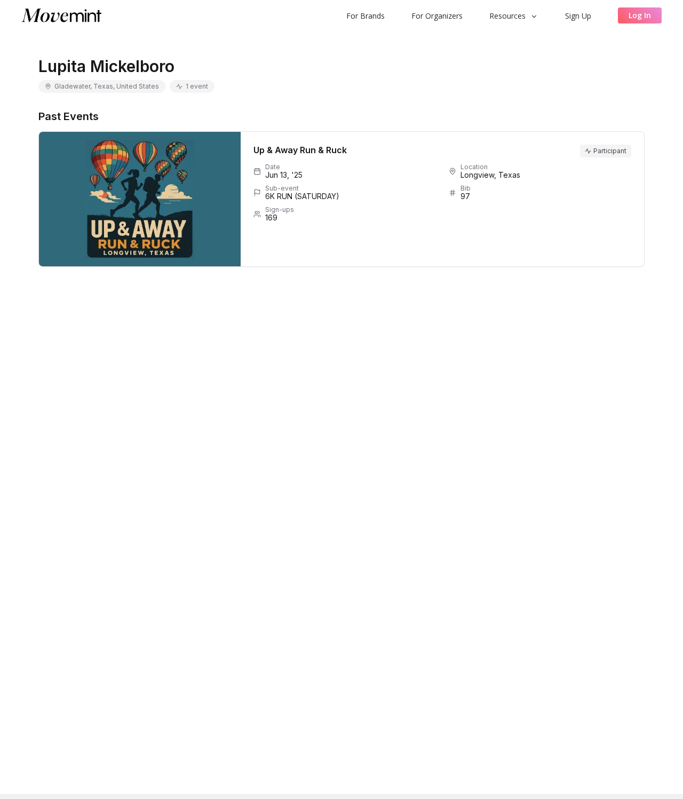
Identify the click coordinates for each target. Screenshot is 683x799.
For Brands (365, 16)
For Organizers (437, 16)
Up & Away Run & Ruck (300, 150)
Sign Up (578, 16)
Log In (640, 15)
